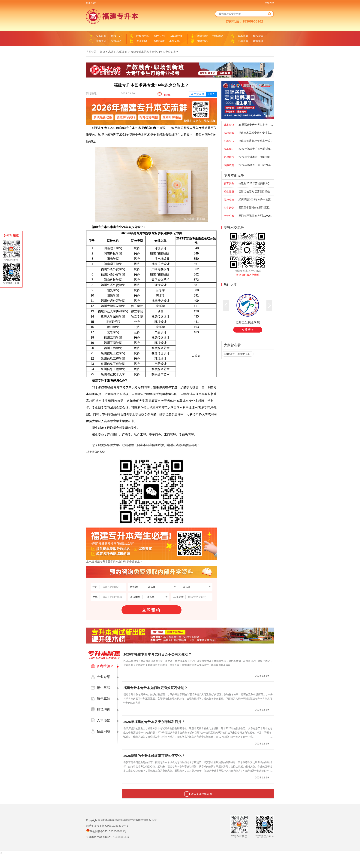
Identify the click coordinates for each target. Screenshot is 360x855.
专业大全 (269, 3)
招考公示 (116, 36)
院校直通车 (91, 3)
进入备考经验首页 (201, 794)
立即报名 (248, 329)
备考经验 (243, 36)
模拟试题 (258, 36)
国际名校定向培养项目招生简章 (255, 191)
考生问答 (174, 41)
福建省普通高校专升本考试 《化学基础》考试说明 (255, 140)
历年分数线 (175, 36)
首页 (102, 51)
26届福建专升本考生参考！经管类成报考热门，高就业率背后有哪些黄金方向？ (255, 124)
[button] (269, 305)
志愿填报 (202, 36)
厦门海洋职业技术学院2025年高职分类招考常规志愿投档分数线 (255, 215)
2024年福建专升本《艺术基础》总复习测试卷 (255, 165)
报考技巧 (202, 41)
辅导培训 (258, 41)
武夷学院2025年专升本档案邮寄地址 (255, 199)
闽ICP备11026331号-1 (115, 825)
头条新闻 (101, 36)
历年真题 (243, 41)
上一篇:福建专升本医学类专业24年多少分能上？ (114, 561)
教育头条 (229, 183)
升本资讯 (101, 41)
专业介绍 (141, 41)
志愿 (110, 51)
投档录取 (217, 36)
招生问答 (103, 731)
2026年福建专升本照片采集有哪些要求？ (255, 149)
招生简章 (159, 41)
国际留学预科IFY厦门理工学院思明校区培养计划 (255, 207)
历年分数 (229, 215)
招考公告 (229, 140)
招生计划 (159, 36)
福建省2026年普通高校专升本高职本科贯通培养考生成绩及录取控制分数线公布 (255, 183)
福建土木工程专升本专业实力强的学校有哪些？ (255, 132)
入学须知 (103, 720)
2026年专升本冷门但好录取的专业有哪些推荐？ (255, 157)
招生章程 (103, 688)
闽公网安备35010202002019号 (108, 831)
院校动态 (116, 41)
